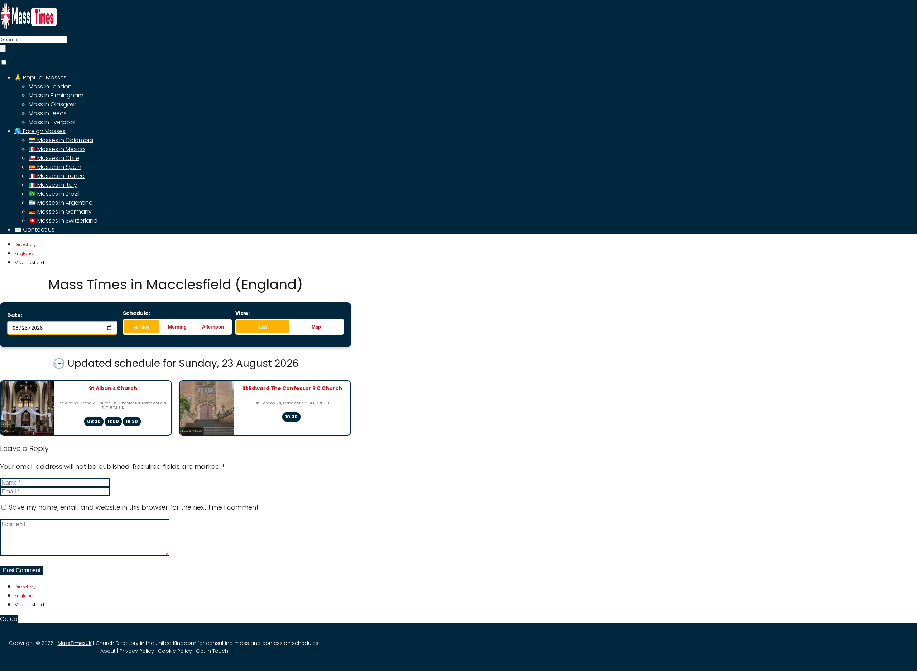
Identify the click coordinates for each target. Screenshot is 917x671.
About (108, 651)
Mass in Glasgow (52, 104)
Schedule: (136, 313)
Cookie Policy (175, 651)
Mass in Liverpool (52, 122)
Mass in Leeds (48, 113)
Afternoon (213, 327)
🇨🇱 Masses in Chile (54, 158)
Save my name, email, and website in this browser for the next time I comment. (134, 507)
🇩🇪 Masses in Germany (60, 212)
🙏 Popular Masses (40, 77)
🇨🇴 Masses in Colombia (61, 140)
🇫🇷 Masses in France (57, 176)
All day (141, 327)
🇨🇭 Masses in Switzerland (63, 221)
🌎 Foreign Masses (40, 131)
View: (242, 313)
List (263, 327)
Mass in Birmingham (56, 95)
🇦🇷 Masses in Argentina (61, 203)
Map (316, 327)
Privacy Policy (137, 651)
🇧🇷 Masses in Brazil (54, 194)
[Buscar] (3, 48)
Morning (177, 327)
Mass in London (50, 86)
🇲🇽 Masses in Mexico (57, 149)
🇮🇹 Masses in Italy (53, 185)
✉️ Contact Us (34, 229)
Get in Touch (212, 651)
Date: (14, 315)
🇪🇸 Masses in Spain (55, 167)
